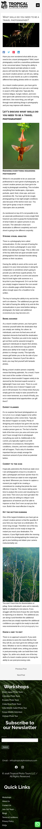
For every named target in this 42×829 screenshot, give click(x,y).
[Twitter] (9, 52)
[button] (38, 5)
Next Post (21, 675)
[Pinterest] (14, 52)
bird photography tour (30, 626)
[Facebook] (4, 52)
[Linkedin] (18, 52)
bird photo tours (9, 415)
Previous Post (21, 669)
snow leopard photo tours (18, 426)
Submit (5, 747)
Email (4, 737)
